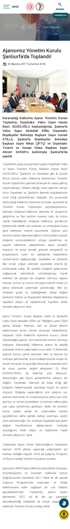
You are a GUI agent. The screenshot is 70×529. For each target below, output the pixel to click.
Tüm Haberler (51, 27)
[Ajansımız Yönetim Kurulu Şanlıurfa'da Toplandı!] (40, 7)
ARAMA (60, 9)
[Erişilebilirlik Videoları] (64, 503)
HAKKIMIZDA (60, 15)
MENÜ (15, 6)
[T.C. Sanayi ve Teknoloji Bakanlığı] (30, 7)
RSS (30, 27)
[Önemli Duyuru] (6, 27)
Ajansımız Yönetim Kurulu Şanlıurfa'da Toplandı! (32, 53)
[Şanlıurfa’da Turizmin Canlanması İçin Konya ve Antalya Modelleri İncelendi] (15, 27)
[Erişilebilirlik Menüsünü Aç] (64, 514)
